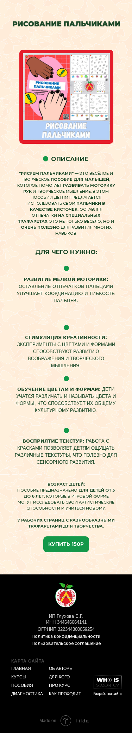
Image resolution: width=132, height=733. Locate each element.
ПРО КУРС (59, 685)
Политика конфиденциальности (66, 636)
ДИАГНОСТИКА (27, 693)
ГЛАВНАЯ (21, 668)
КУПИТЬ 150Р (66, 544)
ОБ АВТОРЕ (60, 668)
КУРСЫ (18, 677)
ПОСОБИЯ (22, 685)
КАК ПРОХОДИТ (65, 693)
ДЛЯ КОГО (59, 677)
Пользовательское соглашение (66, 643)
